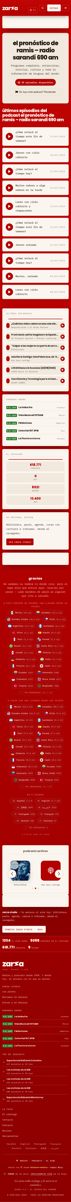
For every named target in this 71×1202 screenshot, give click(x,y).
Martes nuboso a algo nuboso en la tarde (30, 187)
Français (56, 1144)
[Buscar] (42, 8)
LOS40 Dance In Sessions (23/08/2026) (33, 368)
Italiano (31, 1148)
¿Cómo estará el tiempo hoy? (27, 171)
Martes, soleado (27, 276)
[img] (35, 1167)
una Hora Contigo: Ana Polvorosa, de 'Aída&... (35, 356)
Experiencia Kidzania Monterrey (25, 1097)
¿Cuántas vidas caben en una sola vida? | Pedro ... (35, 323)
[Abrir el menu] (65, 8)
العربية (55, 1148)
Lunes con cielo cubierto (27, 292)
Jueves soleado (26, 244)
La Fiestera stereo (29, 438)
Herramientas (10, 1136)
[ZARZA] (12, 8)
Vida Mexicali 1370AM (30, 415)
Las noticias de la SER (19, 1069)
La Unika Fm (25, 407)
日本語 (44, 1148)
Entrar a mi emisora (14, 1002)
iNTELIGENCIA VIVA (41, 1174)
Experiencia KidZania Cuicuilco (24, 1060)
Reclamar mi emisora (14, 997)
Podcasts (7, 1125)
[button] (30, 888)
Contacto (7, 1119)
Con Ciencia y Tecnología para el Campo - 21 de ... (35, 379)
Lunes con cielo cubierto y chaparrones (27, 206)
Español (11, 1144)
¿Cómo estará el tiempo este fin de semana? (29, 136)
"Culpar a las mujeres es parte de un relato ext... (35, 345)
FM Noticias (25, 423)
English (25, 1144)
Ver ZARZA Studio (20, 541)
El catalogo (9, 1114)
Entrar (54, 7)
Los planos (9, 991)
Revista (7, 1130)
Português (40, 1144)
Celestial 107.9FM (28, 430)
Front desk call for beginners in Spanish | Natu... (35, 334)
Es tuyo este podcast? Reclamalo (37, 91)
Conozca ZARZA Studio (24, 929)
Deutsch (16, 1148)
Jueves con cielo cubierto (27, 155)
